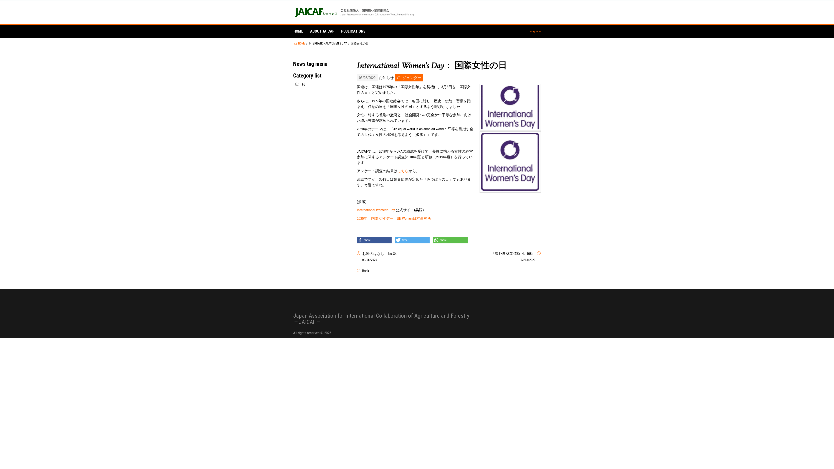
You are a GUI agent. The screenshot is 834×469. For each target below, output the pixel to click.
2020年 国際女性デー (375, 218)
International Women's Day (376, 210)
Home (298, 31)
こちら (403, 171)
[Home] (354, 12)
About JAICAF (322, 31)
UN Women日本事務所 (414, 218)
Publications (353, 31)
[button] (374, 240)
